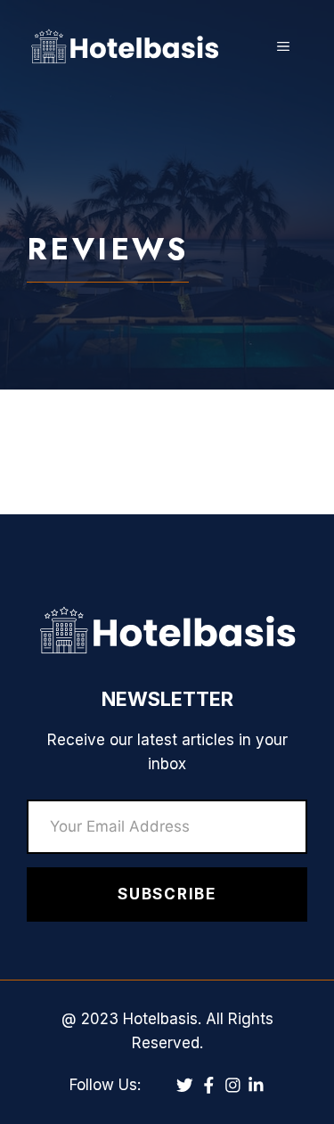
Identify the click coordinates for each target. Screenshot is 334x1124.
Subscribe (167, 894)
